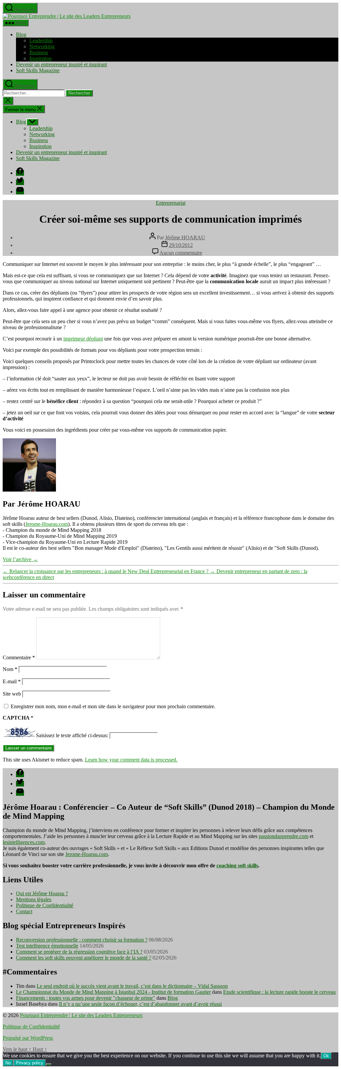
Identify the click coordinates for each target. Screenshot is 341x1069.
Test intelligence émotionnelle (47, 946)
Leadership (41, 40)
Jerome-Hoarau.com (46, 524)
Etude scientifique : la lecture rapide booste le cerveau (279, 992)
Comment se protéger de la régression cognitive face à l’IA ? (79, 952)
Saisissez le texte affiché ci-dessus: (72, 735)
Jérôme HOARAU (185, 237)
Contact (24, 911)
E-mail (12, 681)
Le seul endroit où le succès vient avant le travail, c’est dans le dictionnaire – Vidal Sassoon (132, 986)
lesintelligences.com (24, 842)
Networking (42, 46)
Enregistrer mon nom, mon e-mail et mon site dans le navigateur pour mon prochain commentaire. (113, 706)
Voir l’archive (20, 559)
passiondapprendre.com (283, 836)
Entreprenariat (170, 203)
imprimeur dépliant (83, 338)
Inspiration (40, 58)
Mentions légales (33, 899)
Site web (12, 694)
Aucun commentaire (181, 253)
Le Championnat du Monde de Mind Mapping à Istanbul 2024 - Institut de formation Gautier (113, 992)
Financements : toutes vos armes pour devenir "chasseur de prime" (85, 998)
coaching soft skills (237, 865)
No (8, 1062)
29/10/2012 (181, 245)
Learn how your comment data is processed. (131, 759)
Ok (326, 1055)
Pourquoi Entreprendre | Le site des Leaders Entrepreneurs (81, 1015)
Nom (10, 669)
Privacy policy (29, 1062)
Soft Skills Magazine (38, 70)
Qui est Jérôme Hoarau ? (42, 893)
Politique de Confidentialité (44, 905)
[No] (48, 1064)
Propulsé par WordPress (28, 1038)
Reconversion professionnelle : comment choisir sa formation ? (82, 940)
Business (38, 52)
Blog (21, 34)
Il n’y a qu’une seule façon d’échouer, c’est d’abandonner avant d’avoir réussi (140, 1004)
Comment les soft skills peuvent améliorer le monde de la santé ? (83, 958)
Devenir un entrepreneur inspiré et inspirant (61, 64)
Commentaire (19, 657)
